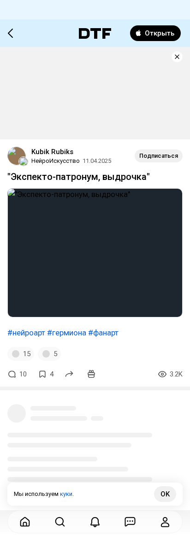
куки (66, 493)
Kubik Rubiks (52, 152)
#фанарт (103, 332)
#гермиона (66, 332)
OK (165, 494)
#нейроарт (26, 332)
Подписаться (158, 155)
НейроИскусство (55, 160)
